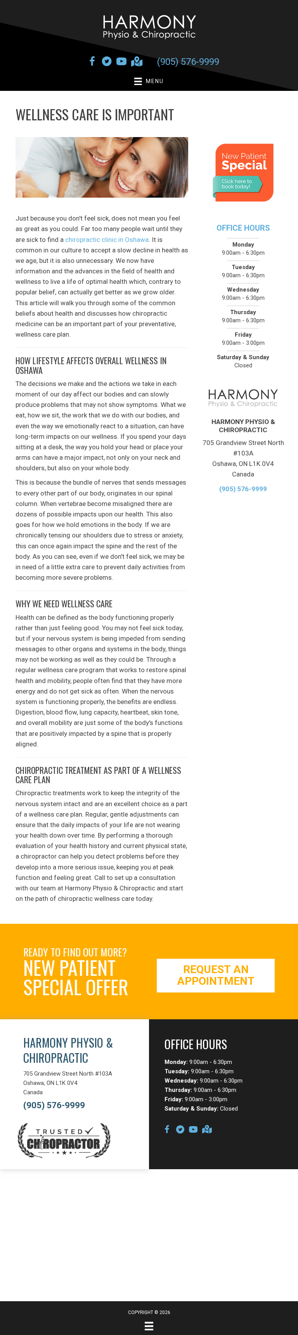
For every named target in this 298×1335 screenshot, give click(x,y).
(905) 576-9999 (188, 61)
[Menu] (149, 1326)
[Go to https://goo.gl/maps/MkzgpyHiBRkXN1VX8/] (136, 62)
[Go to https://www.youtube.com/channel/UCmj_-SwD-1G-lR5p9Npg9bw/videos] (121, 62)
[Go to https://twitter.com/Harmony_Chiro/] (107, 62)
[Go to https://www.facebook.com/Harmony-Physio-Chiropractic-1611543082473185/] (92, 62)
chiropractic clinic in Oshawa (107, 239)
